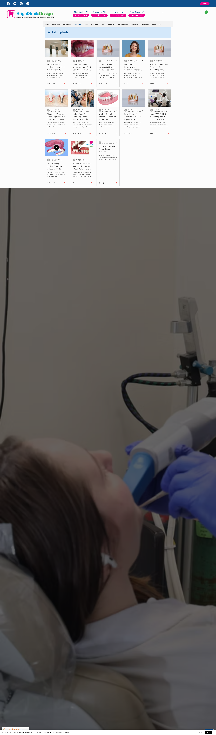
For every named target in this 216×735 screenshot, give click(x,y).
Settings (201, 732)
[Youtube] (14, 3)
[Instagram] (21, 3)
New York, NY (81, 12)
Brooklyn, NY (99, 12)
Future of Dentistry (56, 24)
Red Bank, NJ (137, 12)
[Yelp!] (27, 3)
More (160, 24)
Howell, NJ (118, 12)
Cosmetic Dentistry (67, 24)
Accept (209, 732)
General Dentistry (94, 24)
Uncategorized (111, 24)
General (86, 24)
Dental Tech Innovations (123, 24)
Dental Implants (78, 24)
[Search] (163, 12)
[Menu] (206, 12)
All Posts (47, 24)
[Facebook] (8, 3)
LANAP (103, 24)
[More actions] (66, 61)
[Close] (214, 732)
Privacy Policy (66, 732)
